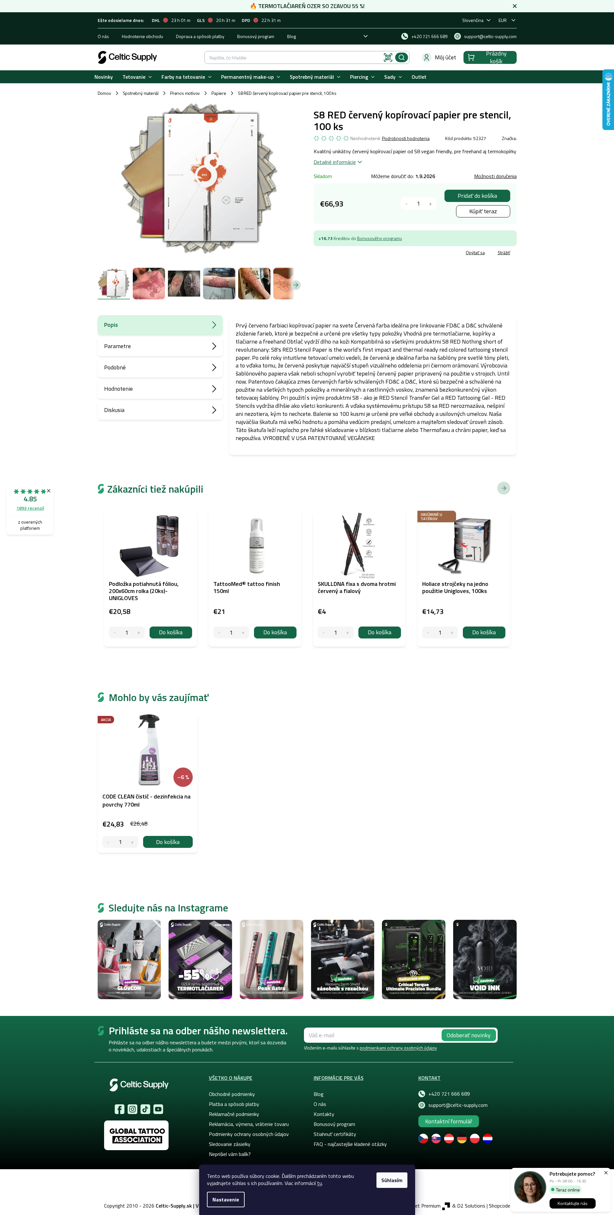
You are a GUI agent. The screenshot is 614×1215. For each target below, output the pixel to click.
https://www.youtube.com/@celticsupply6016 (158, 1109)
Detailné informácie (335, 162)
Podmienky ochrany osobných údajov (249, 1134)
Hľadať (401, 57)
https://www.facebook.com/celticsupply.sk (119, 1109)
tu (319, 1183)
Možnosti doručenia (495, 176)
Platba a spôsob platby (234, 1104)
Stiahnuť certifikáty (335, 1134)
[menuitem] (104, 77)
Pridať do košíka (477, 195)
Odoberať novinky (469, 1035)
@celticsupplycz (145, 1109)
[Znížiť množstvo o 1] (407, 203)
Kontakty (324, 1114)
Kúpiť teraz (483, 211)
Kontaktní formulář (448, 1121)
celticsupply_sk (132, 1109)
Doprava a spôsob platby (200, 36)
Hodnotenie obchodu (142, 36)
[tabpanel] (147, 782)
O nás (103, 36)
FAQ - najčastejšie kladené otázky (350, 1144)
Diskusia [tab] (114, 410)
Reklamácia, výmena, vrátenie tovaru (249, 1124)
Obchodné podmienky (232, 1094)
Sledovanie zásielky (229, 1144)
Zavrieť (360, 253)
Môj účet (445, 57)
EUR (503, 20)
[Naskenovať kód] (388, 57)
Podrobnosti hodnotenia (406, 138)
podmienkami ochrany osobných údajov (398, 1047)
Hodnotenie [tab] (118, 388)
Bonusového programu (379, 238)
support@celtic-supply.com (458, 1105)
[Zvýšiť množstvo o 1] (430, 203)
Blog (291, 36)
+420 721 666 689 (449, 1093)
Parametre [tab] (117, 346)
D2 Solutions (471, 1206)
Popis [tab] (111, 324)
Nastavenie (225, 1199)
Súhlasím (392, 1180)
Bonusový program (255, 36)
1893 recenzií (30, 508)
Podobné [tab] (115, 367)
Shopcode (499, 1206)
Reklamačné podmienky (234, 1114)
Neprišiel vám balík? (230, 1154)
